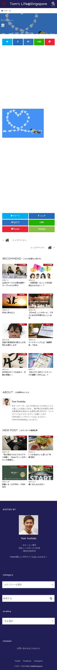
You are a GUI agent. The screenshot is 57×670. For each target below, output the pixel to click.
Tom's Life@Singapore (28, 4)
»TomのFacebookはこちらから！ (25, 420)
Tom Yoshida (18, 401)
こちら (33, 648)
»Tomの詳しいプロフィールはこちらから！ (29, 417)
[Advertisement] (28, 75)
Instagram (38, 661)
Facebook (27, 661)
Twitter (17, 661)
